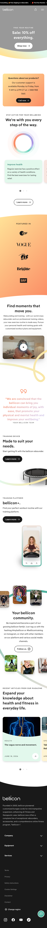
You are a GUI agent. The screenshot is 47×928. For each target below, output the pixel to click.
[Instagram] (5, 920)
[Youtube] (21, 920)
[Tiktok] (28, 920)
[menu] (42, 9)
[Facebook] (13, 920)
